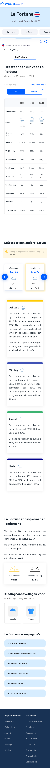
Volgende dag (37, 84)
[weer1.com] (11, 3)
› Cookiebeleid (31, 761)
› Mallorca (8, 750)
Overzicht (11, 32)
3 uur (16, 92)
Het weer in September (18, 673)
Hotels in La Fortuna (16, 693)
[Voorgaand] (5, 277)
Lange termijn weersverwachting (22, 653)
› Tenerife (8, 733)
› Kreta (7, 738)
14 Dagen (29, 32)
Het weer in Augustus (17, 663)
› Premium (29, 727)
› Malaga (8, 744)
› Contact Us (30, 744)
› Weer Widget (31, 738)
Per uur (34, 92)
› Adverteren (30, 733)
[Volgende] (44, 277)
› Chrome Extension (33, 721)
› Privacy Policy (31, 756)
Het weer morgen (15, 683)
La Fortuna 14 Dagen (16, 643)
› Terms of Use (31, 750)
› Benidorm (9, 721)
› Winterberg (10, 727)
